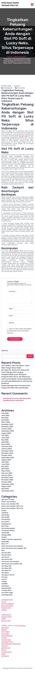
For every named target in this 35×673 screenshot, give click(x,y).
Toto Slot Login (7, 592)
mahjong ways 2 (6, 614)
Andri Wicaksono (8, 398)
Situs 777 (4, 544)
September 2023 (7, 484)
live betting (5, 519)
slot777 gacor (5, 631)
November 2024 (7, 453)
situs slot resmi (6, 621)
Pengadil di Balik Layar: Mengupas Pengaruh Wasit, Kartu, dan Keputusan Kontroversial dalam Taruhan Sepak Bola (16, 377)
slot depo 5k (6, 570)
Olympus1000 (6, 535)
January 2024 (6, 475)
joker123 (4, 629)
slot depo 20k (6, 568)
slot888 (4, 584)
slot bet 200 (5, 553)
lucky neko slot (23, 136)
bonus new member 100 (10, 504)
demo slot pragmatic (7, 604)
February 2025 (6, 446)
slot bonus (5, 557)
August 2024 (6, 460)
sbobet (4, 537)
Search (4, 350)
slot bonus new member (10, 561)
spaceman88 (6, 588)
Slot (2, 550)
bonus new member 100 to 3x (12, 506)
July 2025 (5, 435)
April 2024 (5, 469)
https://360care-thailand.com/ (11, 644)
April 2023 (5, 489)
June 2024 (5, 464)
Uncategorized (19, 57)
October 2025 (6, 429)
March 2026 (5, 422)
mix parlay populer (8, 528)
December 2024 (7, 451)
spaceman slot (5, 648)
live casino (5, 522)
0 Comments (21, 88)
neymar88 (5, 533)
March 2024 (5, 471)
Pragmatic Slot (6, 608)
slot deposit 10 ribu (7, 599)
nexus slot (4, 646)
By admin (17, 86)
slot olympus (5, 633)
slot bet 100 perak (6, 636)
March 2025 (5, 444)
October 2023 (6, 482)
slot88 (3, 581)
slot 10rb (4, 638)
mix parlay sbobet (8, 530)
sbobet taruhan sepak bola (11, 539)
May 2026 (4, 418)
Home (9, 57)
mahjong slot (6, 524)
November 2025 (7, 426)
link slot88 (5, 517)
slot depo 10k (6, 566)
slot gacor (5, 573)
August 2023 (6, 486)
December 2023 (7, 477)
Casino (3, 510)
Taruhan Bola (6, 590)
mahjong (4, 610)
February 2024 (6, 473)
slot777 (4, 579)
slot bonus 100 (6, 559)
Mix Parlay (5, 526)
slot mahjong (21, 625)
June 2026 (5, 415)
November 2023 (7, 480)
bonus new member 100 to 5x (12, 508)
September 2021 (7, 491)
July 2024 (5, 462)
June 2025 (5, 438)
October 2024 (6, 455)
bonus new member (8, 502)
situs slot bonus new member (12, 546)
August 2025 (6, 433)
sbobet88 (5, 541)
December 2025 (7, 424)
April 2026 (5, 420)
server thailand (14, 251)
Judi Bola (4, 513)
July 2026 (5, 413)
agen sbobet (5, 627)
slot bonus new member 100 (11, 564)
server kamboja (6, 640)
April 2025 (5, 442)
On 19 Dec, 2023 (6, 86)
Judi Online (5, 515)
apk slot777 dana (7, 499)
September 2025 (7, 431)
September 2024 (7, 457)
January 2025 (6, 449)
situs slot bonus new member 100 (13, 548)
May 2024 (4, 466)
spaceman (5, 586)
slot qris (4, 577)
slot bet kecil (6, 555)
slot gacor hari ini (7, 575)
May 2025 (4, 440)
